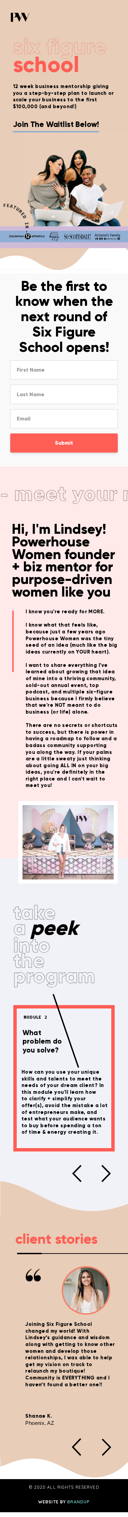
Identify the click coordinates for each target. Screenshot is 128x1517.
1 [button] (29, 1253)
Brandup (78, 1501)
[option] (64, 1078)
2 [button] (57, 1253)
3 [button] (85, 1253)
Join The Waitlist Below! (56, 125)
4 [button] (113, 1253)
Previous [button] (77, 1173)
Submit (64, 443)
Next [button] (106, 1173)
